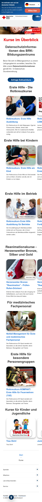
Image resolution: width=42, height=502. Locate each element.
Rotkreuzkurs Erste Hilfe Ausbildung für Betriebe (18, 223)
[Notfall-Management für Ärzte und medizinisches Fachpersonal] (21, 321)
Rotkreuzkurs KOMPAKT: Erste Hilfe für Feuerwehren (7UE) (20, 392)
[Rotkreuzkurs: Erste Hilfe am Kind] (21, 155)
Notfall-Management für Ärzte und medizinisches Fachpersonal (20, 336)
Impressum (22, 495)
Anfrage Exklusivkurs (21, 79)
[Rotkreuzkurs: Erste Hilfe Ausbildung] (21, 106)
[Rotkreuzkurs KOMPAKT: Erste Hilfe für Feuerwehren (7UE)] (21, 376)
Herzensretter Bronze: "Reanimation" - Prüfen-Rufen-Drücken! (18, 285)
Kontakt (5, 495)
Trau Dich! (11, 440)
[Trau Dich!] (21, 428)
